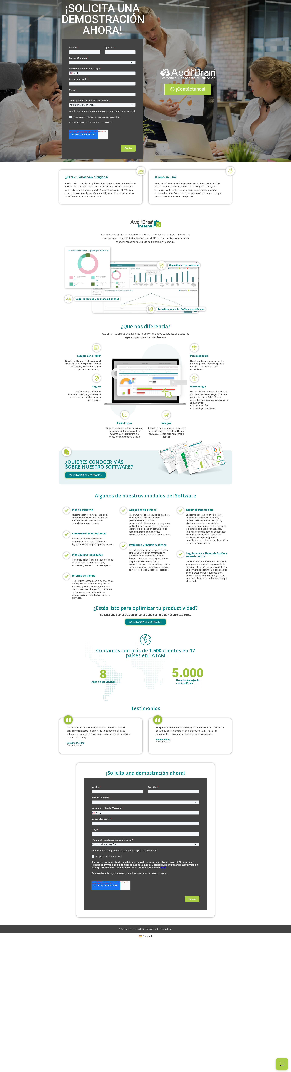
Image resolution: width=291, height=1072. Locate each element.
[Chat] (282, 1064)
